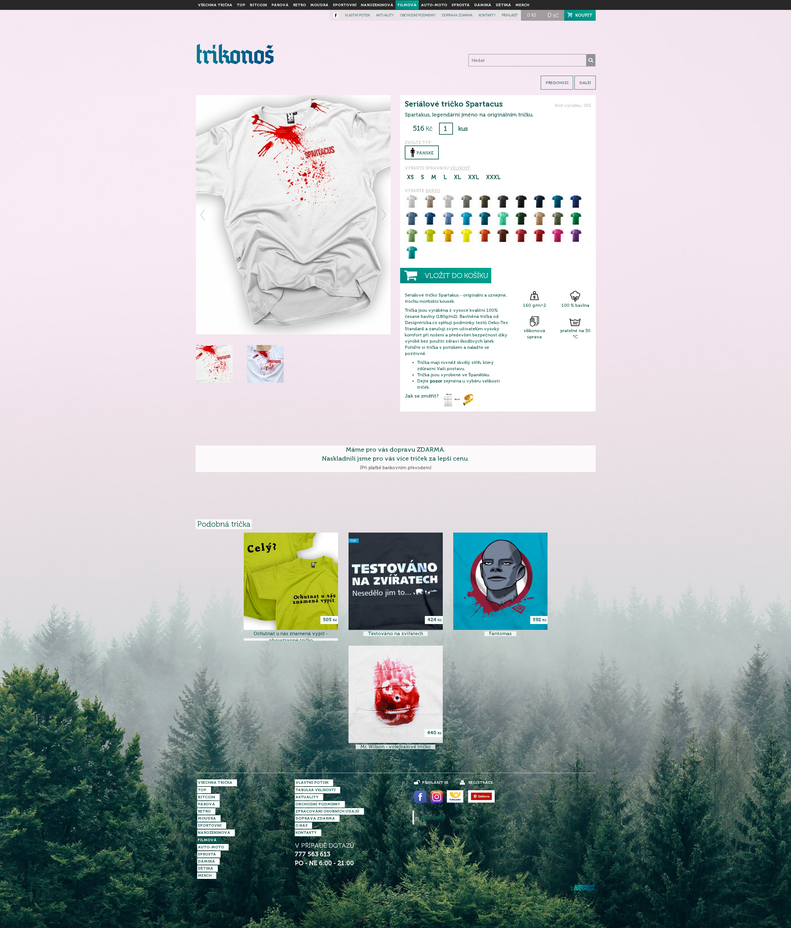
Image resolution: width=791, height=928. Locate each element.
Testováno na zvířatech (395, 633)
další (585, 83)
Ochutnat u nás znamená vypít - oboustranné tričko (291, 637)
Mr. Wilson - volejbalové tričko (395, 746)
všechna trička (215, 5)
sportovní (345, 5)
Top (241, 5)
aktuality (385, 15)
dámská (482, 5)
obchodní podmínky (418, 15)
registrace (480, 782)
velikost (460, 168)
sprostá (460, 5)
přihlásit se (435, 782)
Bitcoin (258, 5)
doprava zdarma (457, 15)
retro (299, 5)
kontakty (487, 15)
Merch (522, 5)
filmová (407, 5)
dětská (503, 5)
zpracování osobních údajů (327, 811)
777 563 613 (312, 854)
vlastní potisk (357, 15)
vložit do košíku (456, 276)
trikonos (433, 817)
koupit (583, 15)
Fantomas (500, 633)
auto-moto (434, 5)
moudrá (319, 5)
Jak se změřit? (421, 396)
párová (280, 5)
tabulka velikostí (315, 790)
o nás (301, 825)
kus (463, 128)
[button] (203, 214)
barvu (432, 190)
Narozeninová (377, 5)
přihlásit (510, 15)
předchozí (557, 83)
